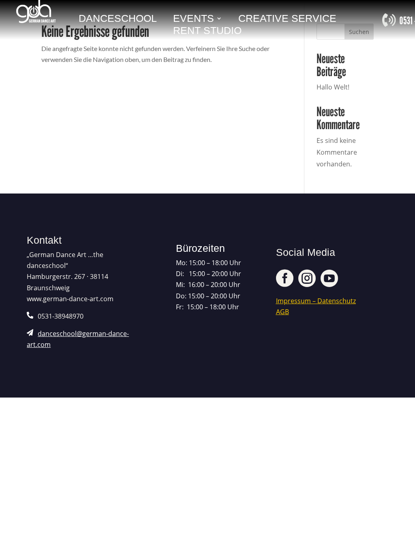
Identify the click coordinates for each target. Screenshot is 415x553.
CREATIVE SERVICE (287, 19)
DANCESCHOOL (118, 19)
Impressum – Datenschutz (316, 300)
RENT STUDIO (207, 32)
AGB (282, 311)
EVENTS (193, 19)
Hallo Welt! (333, 87)
